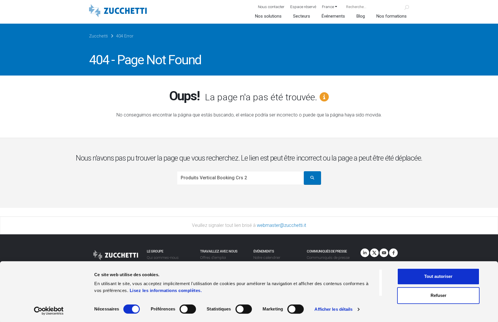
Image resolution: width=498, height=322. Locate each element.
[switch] (188, 309)
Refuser (438, 295)
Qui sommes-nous (163, 257)
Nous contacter (271, 6)
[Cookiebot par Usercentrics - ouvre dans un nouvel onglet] (49, 310)
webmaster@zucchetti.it (281, 225)
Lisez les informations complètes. (166, 290)
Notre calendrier (266, 257)
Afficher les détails (333, 309)
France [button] (328, 6)
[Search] (403, 7)
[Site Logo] (118, 11)
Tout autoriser (438, 276)
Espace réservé (303, 6)
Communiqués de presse (328, 257)
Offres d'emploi (213, 257)
